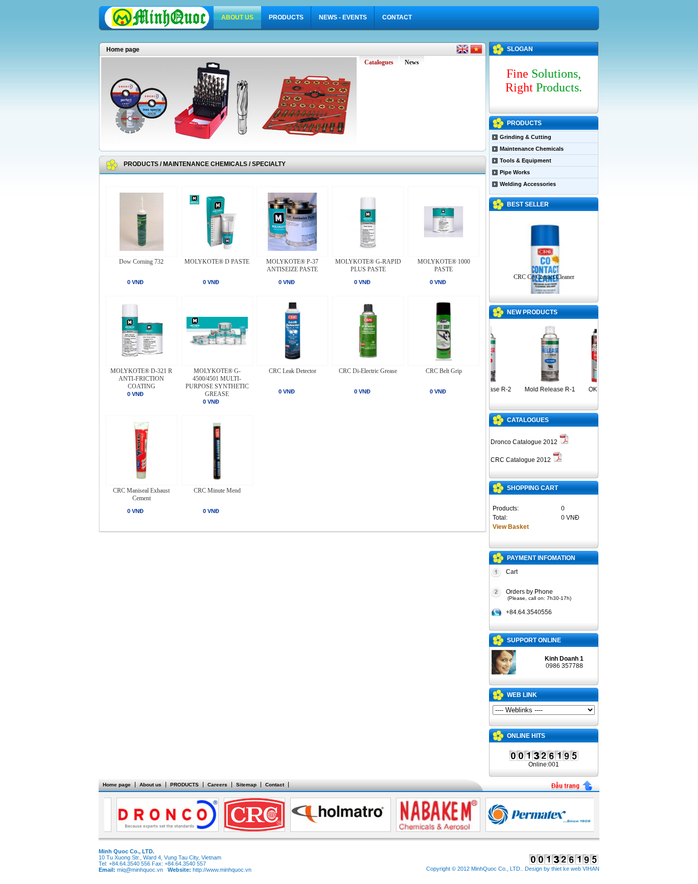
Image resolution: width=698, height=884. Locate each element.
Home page (122, 49)
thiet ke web (566, 869)
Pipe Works (515, 172)
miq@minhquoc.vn (140, 870)
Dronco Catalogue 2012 (525, 442)
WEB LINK (522, 695)
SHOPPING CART (532, 488)
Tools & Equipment (525, 160)
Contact (397, 17)
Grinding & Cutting (525, 137)
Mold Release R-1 (542, 389)
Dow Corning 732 (141, 261)
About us (237, 17)
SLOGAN (520, 49)
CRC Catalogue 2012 (521, 459)
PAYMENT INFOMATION (541, 558)
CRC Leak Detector (292, 371)
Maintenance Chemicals (205, 164)
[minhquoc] (159, 27)
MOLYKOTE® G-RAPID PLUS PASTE (368, 265)
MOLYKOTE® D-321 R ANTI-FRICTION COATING (141, 378)
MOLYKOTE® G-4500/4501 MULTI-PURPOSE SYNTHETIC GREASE (217, 382)
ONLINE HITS (526, 735)
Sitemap (246, 784)
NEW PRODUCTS (532, 312)
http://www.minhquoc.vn (222, 870)
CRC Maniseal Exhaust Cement (141, 494)
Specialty (269, 164)
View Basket (511, 526)
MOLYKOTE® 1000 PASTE (443, 265)
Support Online (534, 640)
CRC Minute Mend (217, 490)
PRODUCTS (286, 17)
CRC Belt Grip (444, 371)
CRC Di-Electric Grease (368, 371)
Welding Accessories (528, 184)
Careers (217, 784)
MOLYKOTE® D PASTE (216, 261)
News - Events (343, 17)
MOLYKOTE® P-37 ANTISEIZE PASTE (292, 265)
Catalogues (528, 420)
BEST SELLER (528, 204)
